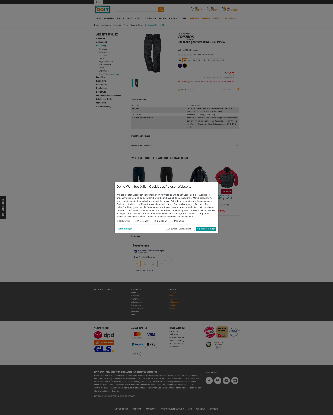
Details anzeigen (125, 229)
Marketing (179, 221)
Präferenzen (143, 221)
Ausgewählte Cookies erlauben (180, 229)
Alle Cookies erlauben (206, 229)
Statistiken (161, 221)
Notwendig (124, 221)
